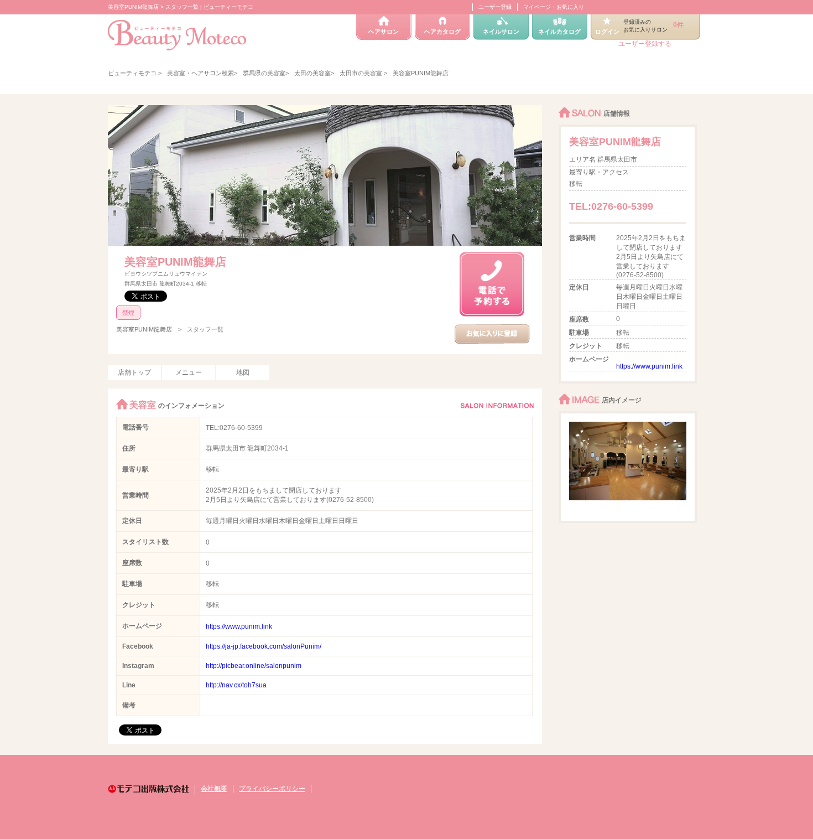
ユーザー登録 (495, 7)
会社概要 (214, 789)
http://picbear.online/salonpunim (253, 666)
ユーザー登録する (644, 44)
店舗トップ (134, 372)
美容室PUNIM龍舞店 (175, 262)
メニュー (188, 372)
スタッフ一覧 (205, 329)
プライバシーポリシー (272, 789)
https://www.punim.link (239, 626)
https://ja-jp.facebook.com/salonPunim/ (263, 646)
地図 (242, 372)
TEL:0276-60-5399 (234, 428)
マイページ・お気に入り (553, 7)
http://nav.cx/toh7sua (236, 685)
